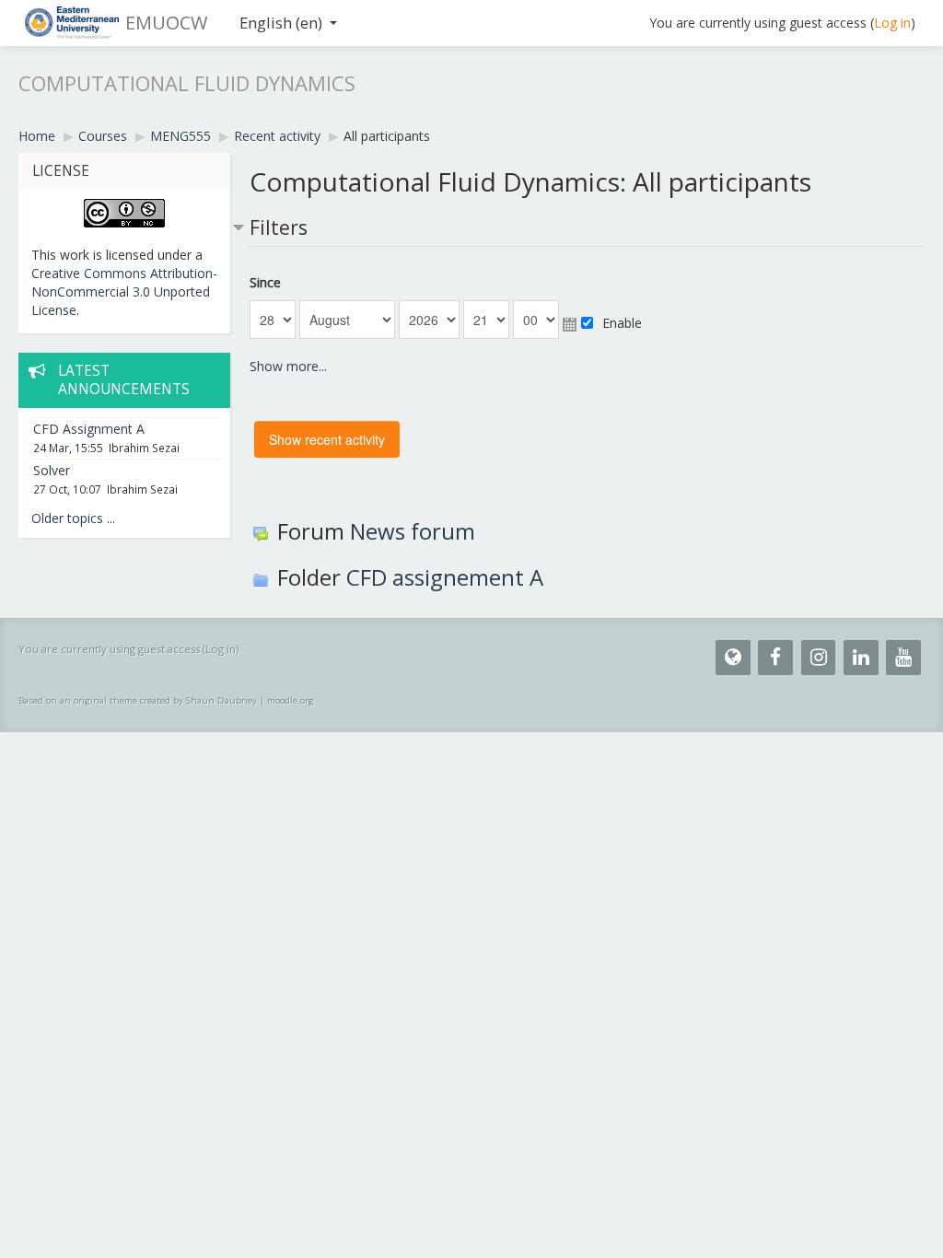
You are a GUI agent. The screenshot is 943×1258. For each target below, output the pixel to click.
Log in (892, 22)
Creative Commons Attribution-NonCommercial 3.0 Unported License (124, 291)
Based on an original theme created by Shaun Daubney (137, 700)
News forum (412, 531)
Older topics (67, 518)
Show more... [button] (288, 366)
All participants (386, 136)
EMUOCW (166, 22)
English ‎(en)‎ (280, 22)
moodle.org (290, 700)
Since (265, 282)
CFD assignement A (444, 577)
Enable (622, 323)
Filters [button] (279, 227)
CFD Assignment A (89, 428)
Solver (51, 470)
